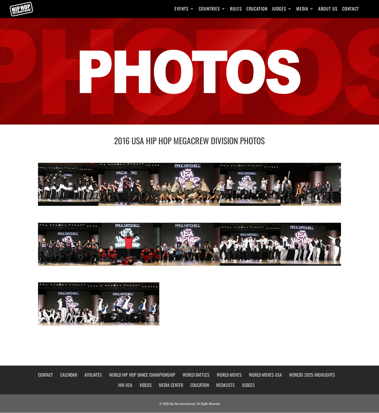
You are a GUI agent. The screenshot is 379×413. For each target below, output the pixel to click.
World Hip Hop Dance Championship (142, 374)
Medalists (225, 385)
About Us (328, 9)
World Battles (196, 374)
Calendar (68, 374)
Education (256, 9)
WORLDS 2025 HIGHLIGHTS (312, 374)
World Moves (229, 374)
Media (302, 9)
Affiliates (93, 374)
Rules (236, 9)
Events (182, 9)
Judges (279, 9)
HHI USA (125, 385)
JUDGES (248, 385)
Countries (209, 9)
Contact (350, 9)
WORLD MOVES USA (265, 374)
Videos (146, 385)
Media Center (171, 385)
